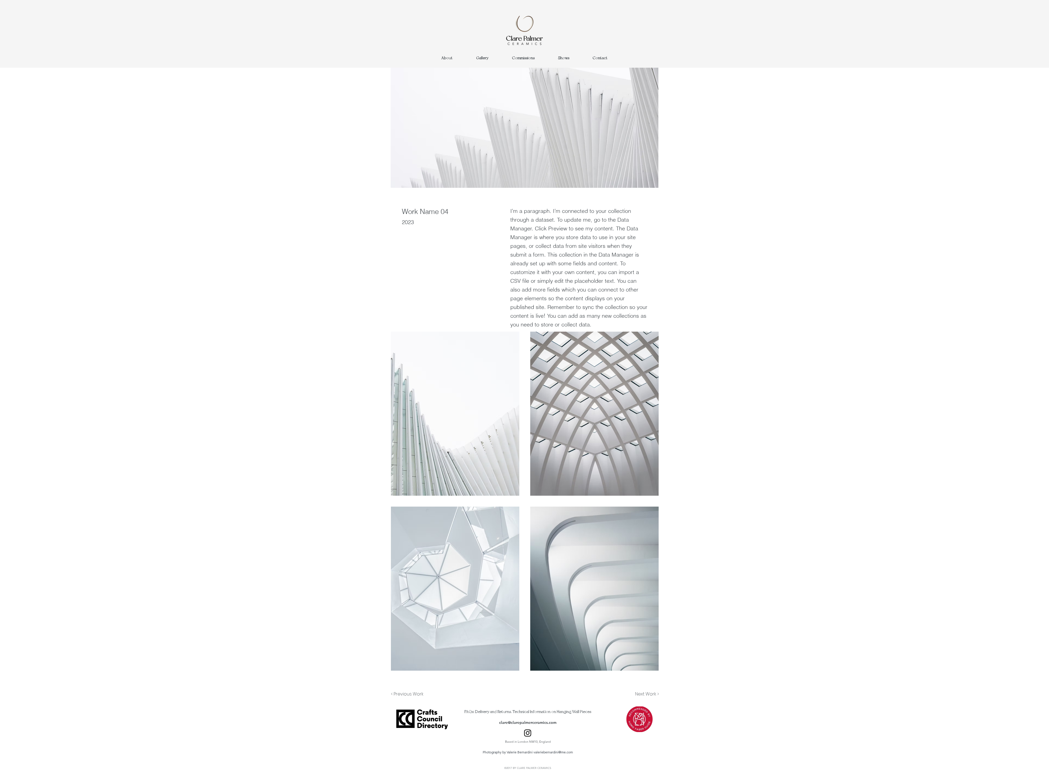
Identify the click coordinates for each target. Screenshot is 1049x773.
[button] (455, 414)
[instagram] (527, 733)
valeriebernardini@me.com (553, 752)
